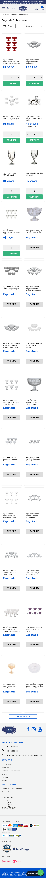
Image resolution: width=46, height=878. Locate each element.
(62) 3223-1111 (12, 746)
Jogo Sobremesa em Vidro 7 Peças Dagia (11, 117)
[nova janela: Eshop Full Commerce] (6, 861)
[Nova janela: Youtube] (40, 729)
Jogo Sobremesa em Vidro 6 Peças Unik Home (34, 232)
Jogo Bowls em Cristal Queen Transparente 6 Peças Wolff (34, 686)
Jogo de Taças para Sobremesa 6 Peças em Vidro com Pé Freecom (11, 403)
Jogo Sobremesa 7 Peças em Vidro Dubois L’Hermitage (33, 289)
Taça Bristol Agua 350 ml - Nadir (34, 174)
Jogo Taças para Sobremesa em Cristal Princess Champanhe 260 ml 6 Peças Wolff (11, 688)
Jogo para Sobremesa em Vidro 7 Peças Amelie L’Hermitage (11, 345)
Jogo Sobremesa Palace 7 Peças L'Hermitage (32, 516)
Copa (9, 14)
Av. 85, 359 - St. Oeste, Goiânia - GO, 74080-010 (24, 755)
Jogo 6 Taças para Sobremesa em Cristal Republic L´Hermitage (33, 403)
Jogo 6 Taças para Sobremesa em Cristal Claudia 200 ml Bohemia (11, 630)
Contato (5, 781)
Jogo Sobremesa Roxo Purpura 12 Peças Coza (34, 629)
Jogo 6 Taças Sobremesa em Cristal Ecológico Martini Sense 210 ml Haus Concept (11, 518)
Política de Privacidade (11, 771)
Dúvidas (5, 777)
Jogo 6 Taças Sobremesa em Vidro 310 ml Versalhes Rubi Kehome (11, 63)
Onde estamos (7, 792)
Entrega (5, 774)
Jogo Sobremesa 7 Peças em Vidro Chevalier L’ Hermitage (33, 63)
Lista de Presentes (35, 874)
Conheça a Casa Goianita (12, 788)
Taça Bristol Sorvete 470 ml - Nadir (11, 174)
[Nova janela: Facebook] (28, 729)
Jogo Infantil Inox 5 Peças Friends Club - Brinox (34, 118)
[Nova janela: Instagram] (34, 729)
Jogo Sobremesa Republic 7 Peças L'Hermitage (9, 572)
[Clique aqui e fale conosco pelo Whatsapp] (41, 872)
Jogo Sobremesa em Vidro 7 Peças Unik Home (34, 345)
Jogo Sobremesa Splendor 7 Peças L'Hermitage (33, 572)
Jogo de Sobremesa (19, 14)
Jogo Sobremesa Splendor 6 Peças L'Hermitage (10, 459)
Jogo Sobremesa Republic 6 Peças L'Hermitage (32, 459)
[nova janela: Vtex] (16, 861)
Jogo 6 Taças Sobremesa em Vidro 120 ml (11, 232)
